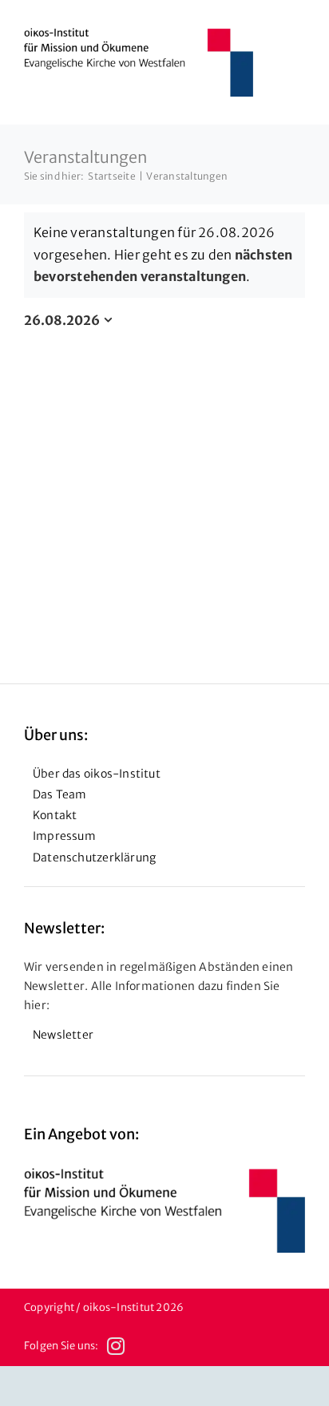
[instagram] (116, 1346)
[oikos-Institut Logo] (138, 34)
